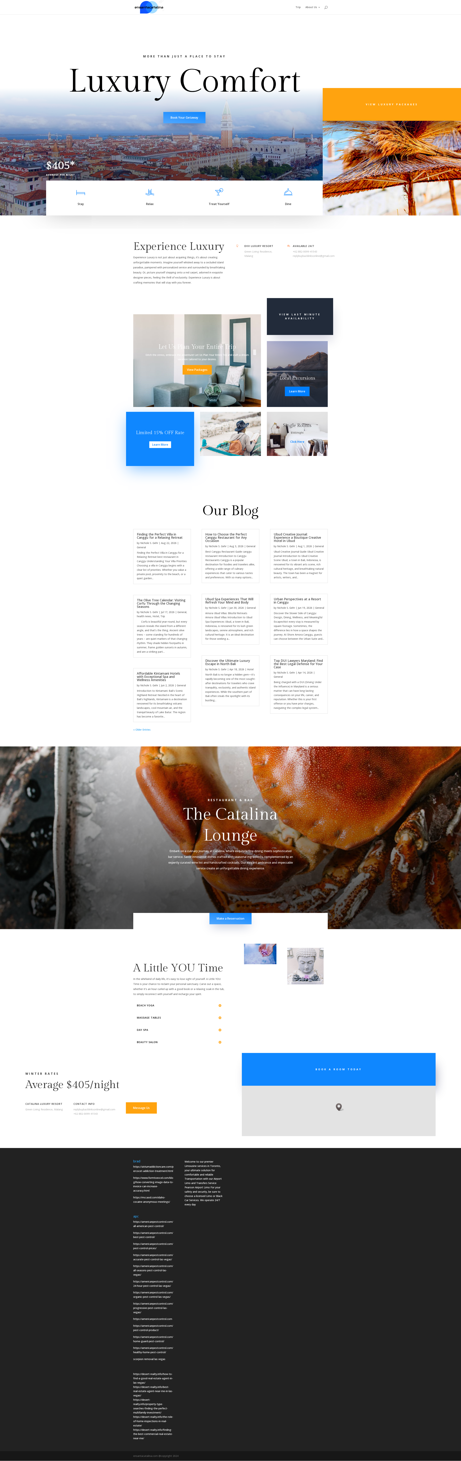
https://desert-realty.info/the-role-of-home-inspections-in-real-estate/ (153, 1421)
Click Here (230, 442)
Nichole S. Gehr (149, 543)
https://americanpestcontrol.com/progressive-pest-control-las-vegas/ (153, 1308)
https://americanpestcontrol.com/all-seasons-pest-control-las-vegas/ (153, 1270)
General (141, 547)
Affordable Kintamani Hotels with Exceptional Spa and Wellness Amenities (158, 676)
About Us (311, 7)
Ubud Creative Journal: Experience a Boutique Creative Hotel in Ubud (297, 537)
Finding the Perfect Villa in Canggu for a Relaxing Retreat (160, 536)
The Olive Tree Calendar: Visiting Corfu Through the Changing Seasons (161, 603)
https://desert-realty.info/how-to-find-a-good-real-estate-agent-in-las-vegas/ (153, 1378)
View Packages (197, 370)
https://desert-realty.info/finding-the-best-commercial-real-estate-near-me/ (153, 1434)
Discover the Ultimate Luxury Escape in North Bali (227, 662)
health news (144, 616)
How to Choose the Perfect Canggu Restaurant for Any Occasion (226, 537)
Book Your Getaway (184, 118)
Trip (298, 7)
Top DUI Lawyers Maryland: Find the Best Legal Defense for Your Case (298, 663)
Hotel (156, 616)
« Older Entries (142, 729)
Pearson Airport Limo (197, 1187)
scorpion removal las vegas (149, 1359)
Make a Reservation (230, 918)
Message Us (141, 1108)
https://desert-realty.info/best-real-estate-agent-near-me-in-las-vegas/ (153, 1391)
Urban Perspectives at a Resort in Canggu (297, 600)
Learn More (297, 391)
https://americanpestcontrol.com (152, 1319)
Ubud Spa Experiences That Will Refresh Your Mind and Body (229, 600)
